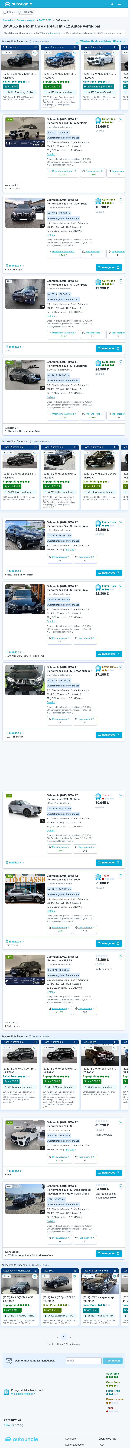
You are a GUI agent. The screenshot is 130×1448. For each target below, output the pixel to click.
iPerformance (53, 33)
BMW (42, 20)
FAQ (101, 1444)
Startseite (8, 20)
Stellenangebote (74, 1444)
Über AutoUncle (107, 1438)
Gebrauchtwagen (26, 20)
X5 (49, 20)
